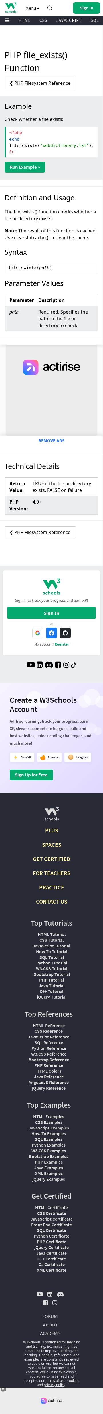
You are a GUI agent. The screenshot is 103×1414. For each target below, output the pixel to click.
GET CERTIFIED (51, 858)
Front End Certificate (51, 1224)
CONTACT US (51, 901)
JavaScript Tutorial (51, 946)
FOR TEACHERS (51, 873)
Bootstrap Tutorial (51, 974)
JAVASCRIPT (69, 20)
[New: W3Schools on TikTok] (73, 665)
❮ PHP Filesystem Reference (39, 83)
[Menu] (7, 20)
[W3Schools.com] (52, 816)
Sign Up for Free (31, 775)
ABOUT (50, 1325)
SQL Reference (49, 1042)
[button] (50, 8)
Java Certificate (51, 1253)
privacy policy (54, 1384)
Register (62, 644)
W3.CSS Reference (48, 1054)
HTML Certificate (51, 1207)
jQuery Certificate (51, 1247)
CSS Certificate (51, 1213)
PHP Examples (49, 1162)
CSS (43, 20)
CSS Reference (49, 1031)
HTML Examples (48, 1116)
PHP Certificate (51, 1241)
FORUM (50, 1316)
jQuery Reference (49, 1088)
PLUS (51, 830)
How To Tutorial (51, 951)
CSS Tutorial (51, 940)
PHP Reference (48, 1065)
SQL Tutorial (51, 957)
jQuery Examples (48, 1179)
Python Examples (49, 1145)
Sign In (51, 613)
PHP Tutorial (51, 980)
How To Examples (48, 1133)
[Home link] (10, 7)
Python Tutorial (51, 963)
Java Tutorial (51, 985)
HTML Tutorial (52, 934)
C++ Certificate (51, 1259)
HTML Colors (48, 1071)
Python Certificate (51, 1236)
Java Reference (49, 1076)
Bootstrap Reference (49, 1059)
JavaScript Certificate (52, 1219)
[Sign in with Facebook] (51, 633)
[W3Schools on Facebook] (58, 665)
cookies (73, 1380)
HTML (25, 20)
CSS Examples (48, 1122)
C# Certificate (52, 1264)
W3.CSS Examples (48, 1150)
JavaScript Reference (48, 1037)
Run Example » (25, 167)
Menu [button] (31, 8)
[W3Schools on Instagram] (66, 665)
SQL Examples (48, 1139)
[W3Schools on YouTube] (31, 665)
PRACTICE (51, 887)
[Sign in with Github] (65, 633)
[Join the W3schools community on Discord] (48, 665)
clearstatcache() (31, 237)
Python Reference (48, 1048)
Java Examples (48, 1167)
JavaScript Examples (49, 1128)
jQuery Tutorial (51, 997)
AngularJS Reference (49, 1082)
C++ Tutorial (51, 991)
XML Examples (49, 1173)
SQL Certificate (51, 1230)
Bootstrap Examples (48, 1156)
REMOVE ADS (51, 440)
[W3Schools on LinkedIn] (39, 665)
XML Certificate (51, 1270)
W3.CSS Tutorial (51, 968)
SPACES (51, 844)
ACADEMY (50, 1333)
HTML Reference (49, 1025)
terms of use (55, 1380)
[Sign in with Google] (37, 633)
